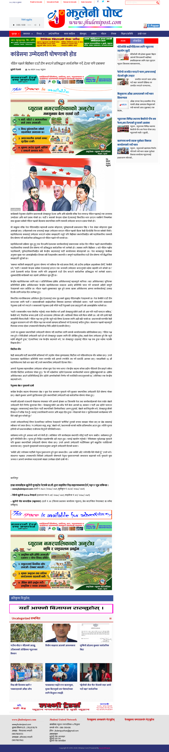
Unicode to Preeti (53, 2)
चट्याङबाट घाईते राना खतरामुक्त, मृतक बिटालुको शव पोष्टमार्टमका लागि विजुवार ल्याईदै (59, 689)
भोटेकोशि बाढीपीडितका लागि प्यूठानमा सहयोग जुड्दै (135, 49)
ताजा (123, 41)
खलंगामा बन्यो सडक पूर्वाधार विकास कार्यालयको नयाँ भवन (134, 143)
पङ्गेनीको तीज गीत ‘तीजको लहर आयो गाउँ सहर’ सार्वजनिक (95, 687)
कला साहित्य (69, 34)
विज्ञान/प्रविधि (127, 34)
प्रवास (93, 34)
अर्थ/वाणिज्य (53, 34)
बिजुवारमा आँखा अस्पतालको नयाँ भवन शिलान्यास (135, 96)
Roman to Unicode (70, 2)
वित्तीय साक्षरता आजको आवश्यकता (60, 646)
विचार (39, 34)
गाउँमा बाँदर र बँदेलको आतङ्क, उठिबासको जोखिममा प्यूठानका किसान (24, 650)
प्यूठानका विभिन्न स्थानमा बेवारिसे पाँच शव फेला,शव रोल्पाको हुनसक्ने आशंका (136, 121)
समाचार (26, 34)
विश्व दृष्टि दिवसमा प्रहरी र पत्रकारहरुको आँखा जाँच (21, 687)
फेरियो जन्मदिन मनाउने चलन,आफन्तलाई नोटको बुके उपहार (136, 74)
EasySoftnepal (104, 747)
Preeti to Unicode (36, 2)
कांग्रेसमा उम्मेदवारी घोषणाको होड (43, 54)
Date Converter (86, 2)
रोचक (113, 34)
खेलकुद (83, 34)
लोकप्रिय (137, 41)
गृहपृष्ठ (14, 34)
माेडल (103, 34)
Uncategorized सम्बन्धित (26, 618)
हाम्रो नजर (142, 34)
